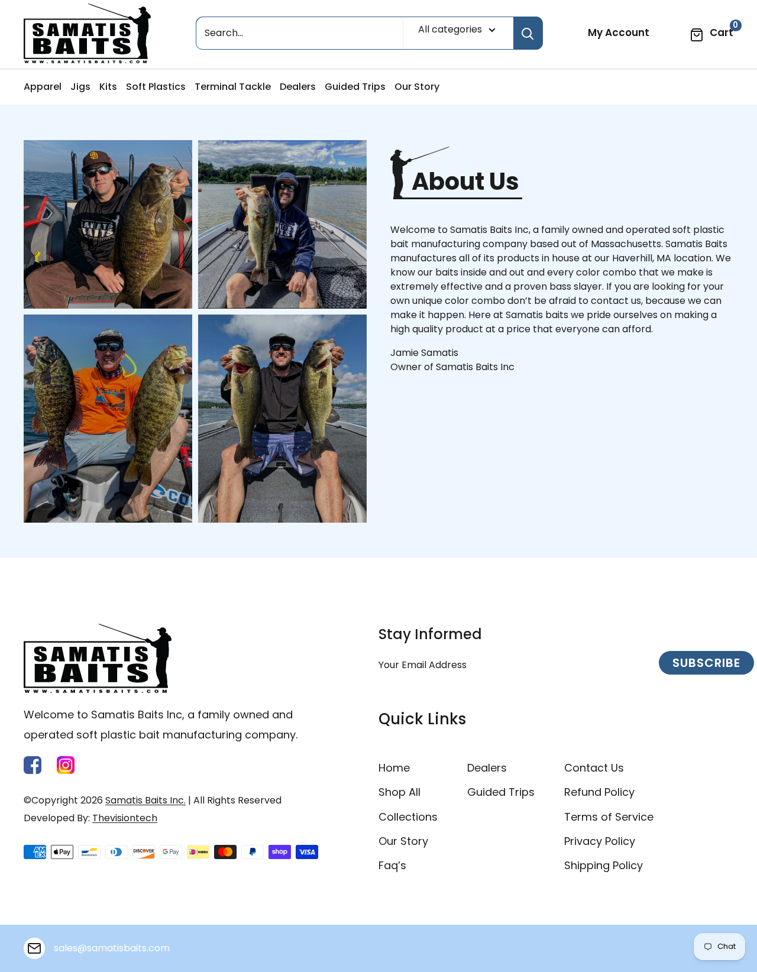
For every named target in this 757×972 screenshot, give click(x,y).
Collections (408, 816)
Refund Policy (599, 792)
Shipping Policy (603, 865)
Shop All (399, 792)
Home (394, 767)
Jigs (80, 86)
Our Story (416, 86)
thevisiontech (124, 818)
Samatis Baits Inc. (145, 800)
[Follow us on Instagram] (66, 765)
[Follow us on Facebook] (32, 765)
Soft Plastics (156, 86)
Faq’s (392, 865)
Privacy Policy (599, 841)
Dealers (298, 86)
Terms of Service (609, 816)
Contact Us (594, 767)
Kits (108, 86)
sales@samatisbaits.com (112, 948)
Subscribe (706, 663)
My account (618, 32)
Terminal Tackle (233, 86)
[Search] (528, 33)
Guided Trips (355, 86)
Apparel (43, 86)
